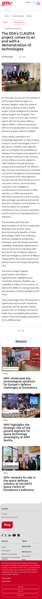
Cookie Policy (6, 581)
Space (4, 547)
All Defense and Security (13, 29)
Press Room (26, 556)
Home (7, 16)
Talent (24, 541)
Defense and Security (9, 554)
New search (18, 22)
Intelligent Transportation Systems (11, 558)
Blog (7, 525)
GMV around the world (10, 517)
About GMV (26, 546)
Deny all (20, 591)
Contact (4, 514)
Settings (20, 587)
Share (23, 57)
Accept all (20, 595)
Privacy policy (6, 578)
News (29, 16)
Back (6, 22)
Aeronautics (6, 551)
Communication (18, 16)
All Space (6, 411)
